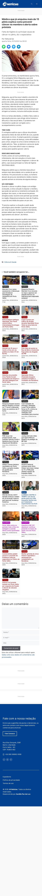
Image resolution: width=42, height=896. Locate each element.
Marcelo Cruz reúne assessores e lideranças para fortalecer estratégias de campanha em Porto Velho (10, 293)
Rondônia (6, 523)
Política (5, 287)
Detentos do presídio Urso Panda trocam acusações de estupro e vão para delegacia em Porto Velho (10, 378)
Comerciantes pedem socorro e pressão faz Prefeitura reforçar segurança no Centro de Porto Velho (10, 557)
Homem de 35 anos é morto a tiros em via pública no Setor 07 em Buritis (10, 350)
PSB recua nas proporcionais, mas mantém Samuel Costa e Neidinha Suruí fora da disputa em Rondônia (10, 439)
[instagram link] (7, 759)
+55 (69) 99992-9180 (13, 754)
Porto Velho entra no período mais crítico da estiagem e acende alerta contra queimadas (10, 527)
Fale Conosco (10, 734)
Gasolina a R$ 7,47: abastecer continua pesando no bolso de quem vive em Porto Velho (29, 528)
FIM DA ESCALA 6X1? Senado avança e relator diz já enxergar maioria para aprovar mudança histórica (10, 498)
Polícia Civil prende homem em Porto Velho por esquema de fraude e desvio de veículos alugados (10, 586)
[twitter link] (4, 759)
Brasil (24, 492)
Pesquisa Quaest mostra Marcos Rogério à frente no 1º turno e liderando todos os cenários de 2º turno (11, 407)
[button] (31, 4)
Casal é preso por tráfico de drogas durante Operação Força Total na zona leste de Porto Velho (30, 323)
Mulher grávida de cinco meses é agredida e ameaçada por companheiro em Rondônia (30, 557)
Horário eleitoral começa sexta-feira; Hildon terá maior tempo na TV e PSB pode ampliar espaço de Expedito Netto (30, 469)
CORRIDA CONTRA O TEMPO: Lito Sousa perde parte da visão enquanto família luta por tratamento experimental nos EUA (29, 499)
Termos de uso (8, 783)
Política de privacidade (11, 780)
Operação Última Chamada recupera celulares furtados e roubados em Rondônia (30, 377)
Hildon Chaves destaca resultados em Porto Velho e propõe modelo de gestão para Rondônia (10, 468)
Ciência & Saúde (10, 262)
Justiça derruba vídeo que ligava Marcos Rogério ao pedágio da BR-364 (29, 438)
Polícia (5, 317)
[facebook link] (11, 759)
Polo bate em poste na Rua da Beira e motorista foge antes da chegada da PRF (30, 350)
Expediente (7, 777)
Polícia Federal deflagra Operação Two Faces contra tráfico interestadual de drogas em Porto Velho (10, 323)
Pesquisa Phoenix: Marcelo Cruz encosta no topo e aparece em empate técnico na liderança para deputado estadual (30, 293)
